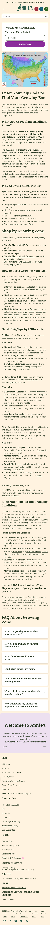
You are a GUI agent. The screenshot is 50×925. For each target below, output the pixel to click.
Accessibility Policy (10, 825)
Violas (39, 475)
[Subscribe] (44, 746)
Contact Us (6, 817)
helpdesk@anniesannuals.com (14, 887)
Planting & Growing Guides (13, 781)
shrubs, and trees (30, 161)
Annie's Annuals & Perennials (17, 911)
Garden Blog (7, 841)
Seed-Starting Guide (10, 845)
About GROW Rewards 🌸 (13, 858)
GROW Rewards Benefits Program (16, 793)
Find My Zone (25, 44)
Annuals (5, 768)
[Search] (46, 16)
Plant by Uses (8, 776)
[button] (3, 9)
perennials (17, 161)
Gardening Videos (9, 853)
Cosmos (40, 450)
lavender (8, 557)
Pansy (7, 478)
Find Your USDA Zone (11, 805)
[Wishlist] (36, 9)
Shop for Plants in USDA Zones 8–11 (19, 256)
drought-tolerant (33, 551)
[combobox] (25, 16)
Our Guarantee (8, 830)
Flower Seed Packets (11, 785)
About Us (6, 813)
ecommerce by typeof (36, 911)
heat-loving (17, 551)
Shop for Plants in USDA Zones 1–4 (19, 245)
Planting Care (7, 849)
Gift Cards (6, 789)
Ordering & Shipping (11, 821)
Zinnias (19, 450)
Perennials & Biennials (11, 772)
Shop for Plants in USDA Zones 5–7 (19, 250)
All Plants (6, 764)
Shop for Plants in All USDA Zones (18, 262)
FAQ (3, 809)
